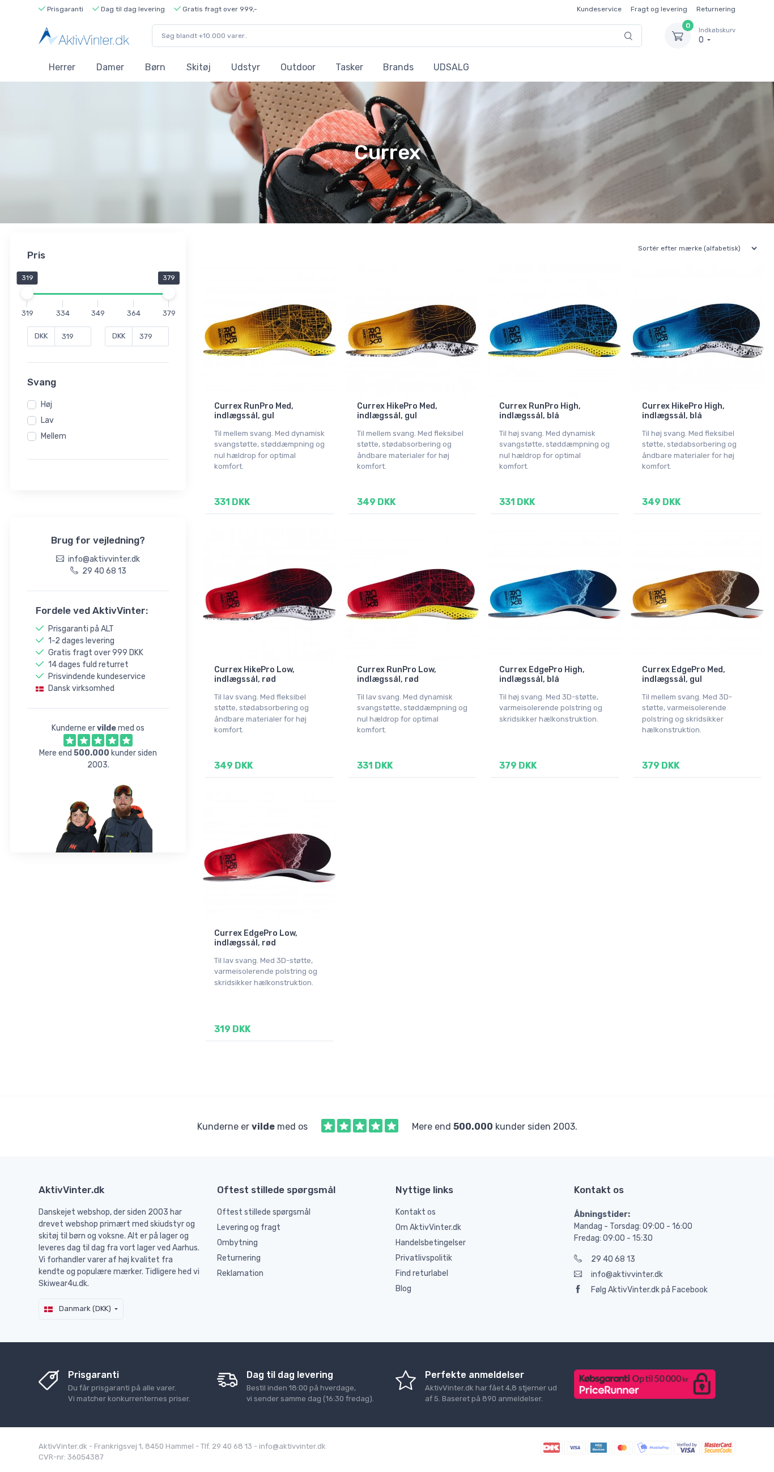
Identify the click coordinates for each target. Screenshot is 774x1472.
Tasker (349, 67)
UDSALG (451, 67)
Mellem (53, 436)
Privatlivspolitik (423, 1258)
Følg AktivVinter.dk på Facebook (649, 1290)
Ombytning (237, 1243)
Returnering (715, 9)
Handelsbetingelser (430, 1243)
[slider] (27, 293)
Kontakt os (415, 1212)
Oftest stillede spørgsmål (264, 1212)
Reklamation (240, 1273)
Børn (155, 67)
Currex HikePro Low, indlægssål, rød (254, 674)
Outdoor (298, 67)
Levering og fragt (248, 1227)
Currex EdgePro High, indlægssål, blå (542, 674)
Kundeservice (599, 9)
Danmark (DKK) (84, 1308)
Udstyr (245, 67)
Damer (110, 67)
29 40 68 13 (613, 1259)
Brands (398, 67)
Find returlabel (421, 1273)
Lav (47, 420)
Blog (403, 1288)
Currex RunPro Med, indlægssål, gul (254, 411)
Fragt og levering (659, 9)
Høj (46, 404)
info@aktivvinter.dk (627, 1274)
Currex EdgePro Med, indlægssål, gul (683, 674)
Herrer (62, 67)
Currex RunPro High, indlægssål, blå (540, 411)
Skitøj (198, 67)
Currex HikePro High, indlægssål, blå (683, 411)
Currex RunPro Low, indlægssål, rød (396, 674)
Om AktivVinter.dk (428, 1227)
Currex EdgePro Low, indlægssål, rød (255, 938)
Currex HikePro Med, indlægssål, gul (397, 411)
